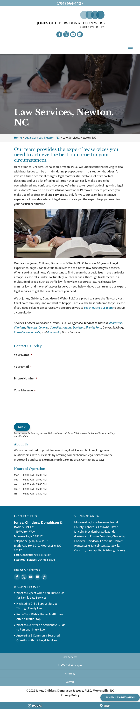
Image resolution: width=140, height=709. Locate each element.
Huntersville (33, 332)
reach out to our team (98, 308)
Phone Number (26, 378)
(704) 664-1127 (38, 541)
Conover (43, 327)
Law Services (70, 657)
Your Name (23, 355)
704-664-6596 (46, 559)
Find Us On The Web (27, 570)
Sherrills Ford (93, 327)
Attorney (70, 673)
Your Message (25, 390)
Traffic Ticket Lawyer (70, 665)
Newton (32, 327)
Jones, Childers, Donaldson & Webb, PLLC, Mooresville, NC (75, 690)
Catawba (19, 332)
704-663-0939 (42, 555)
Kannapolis (54, 332)
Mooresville (115, 323)
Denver (118, 541)
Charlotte (19, 327)
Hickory (67, 327)
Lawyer (70, 681)
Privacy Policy (70, 695)
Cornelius (55, 327)
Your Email (23, 367)
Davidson (78, 327)
